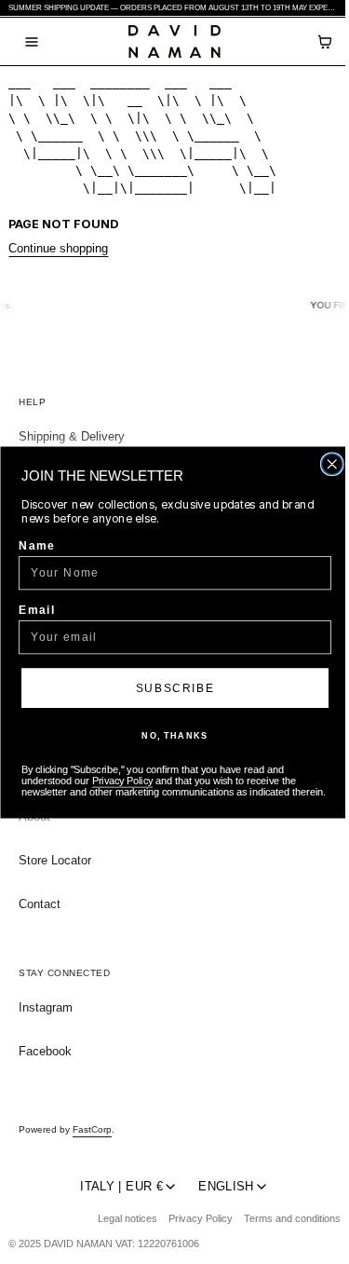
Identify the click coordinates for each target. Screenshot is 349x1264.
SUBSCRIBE (174, 687)
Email (37, 610)
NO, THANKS (174, 735)
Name (37, 545)
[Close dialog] (331, 464)
